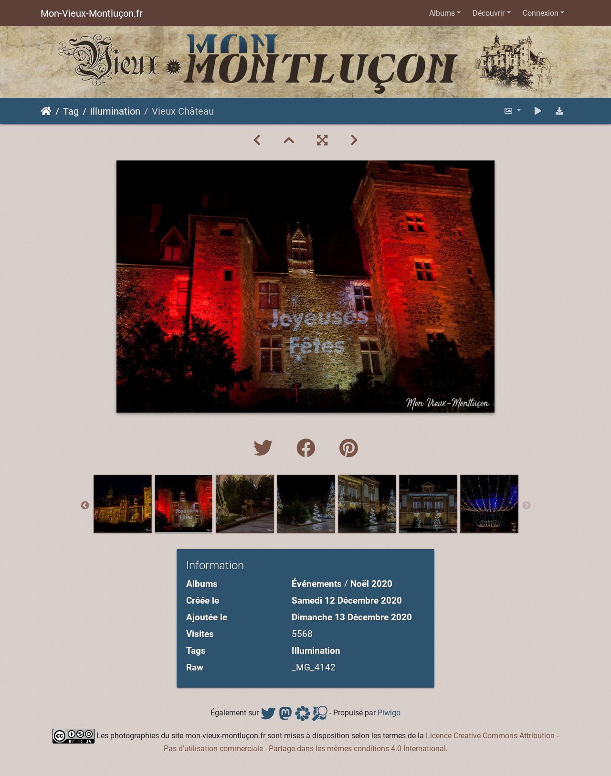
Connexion (540, 13)
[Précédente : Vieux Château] (257, 140)
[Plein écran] (322, 140)
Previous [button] (85, 505)
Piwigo (389, 712)
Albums (442, 13)
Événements (317, 583)
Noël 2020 (371, 583)
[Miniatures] (289, 140)
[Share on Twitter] (265, 448)
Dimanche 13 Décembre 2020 (352, 617)
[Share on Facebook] (308, 448)
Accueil (46, 111)
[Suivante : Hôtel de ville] (354, 140)
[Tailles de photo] (512, 111)
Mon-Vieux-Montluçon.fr (92, 13)
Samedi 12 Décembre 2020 (347, 600)
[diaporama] (538, 111)
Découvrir (489, 13)
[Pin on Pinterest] (349, 448)
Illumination (115, 111)
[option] (122, 504)
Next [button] (526, 505)
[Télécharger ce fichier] (559, 111)
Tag (71, 111)
